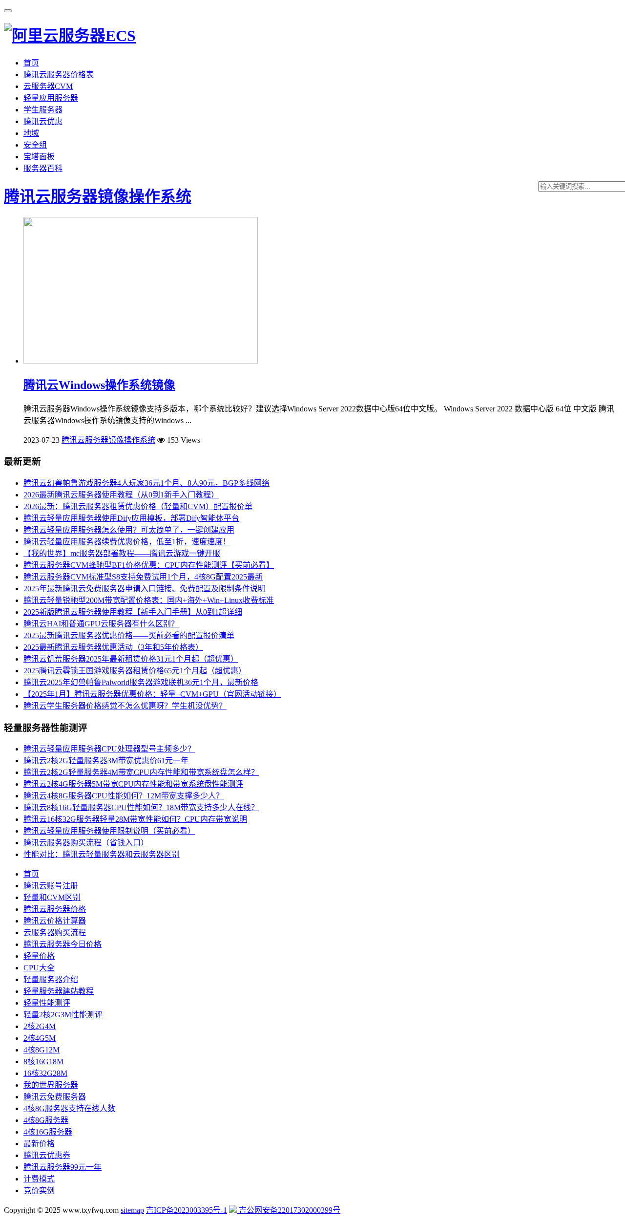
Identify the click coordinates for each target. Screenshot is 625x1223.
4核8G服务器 (45, 1120)
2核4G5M (39, 1038)
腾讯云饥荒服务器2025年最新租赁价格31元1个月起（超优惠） (130, 659)
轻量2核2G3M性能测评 (63, 1014)
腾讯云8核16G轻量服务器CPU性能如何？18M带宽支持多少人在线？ (141, 807)
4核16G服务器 (47, 1132)
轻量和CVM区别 (52, 897)
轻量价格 (39, 956)
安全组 (35, 145)
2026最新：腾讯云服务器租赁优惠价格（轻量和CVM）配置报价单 (137, 506)
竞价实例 (39, 1190)
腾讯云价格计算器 (54, 921)
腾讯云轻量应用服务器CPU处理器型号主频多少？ (109, 749)
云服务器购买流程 (54, 932)
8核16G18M (43, 1061)
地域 (31, 133)
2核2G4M (39, 1026)
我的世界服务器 (50, 1085)
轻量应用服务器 (50, 98)
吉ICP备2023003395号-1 (186, 1210)
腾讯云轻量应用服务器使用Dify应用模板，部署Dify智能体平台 (131, 518)
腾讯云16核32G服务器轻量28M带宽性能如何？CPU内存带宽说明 (135, 819)
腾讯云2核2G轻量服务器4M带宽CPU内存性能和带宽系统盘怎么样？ (141, 772)
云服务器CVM (48, 86)
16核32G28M (45, 1073)
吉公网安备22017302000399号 (288, 1210)
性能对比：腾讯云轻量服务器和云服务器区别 (101, 854)
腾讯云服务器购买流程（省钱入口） (85, 842)
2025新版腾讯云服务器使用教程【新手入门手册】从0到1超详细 (132, 612)
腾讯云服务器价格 (54, 909)
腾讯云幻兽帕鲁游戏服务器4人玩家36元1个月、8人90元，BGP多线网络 (146, 483)
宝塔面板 (39, 156)
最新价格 (39, 1143)
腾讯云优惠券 (46, 1155)
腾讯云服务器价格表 (58, 74)
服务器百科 (42, 168)
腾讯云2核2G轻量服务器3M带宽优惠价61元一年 (105, 760)
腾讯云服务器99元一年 (62, 1167)
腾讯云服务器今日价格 (62, 944)
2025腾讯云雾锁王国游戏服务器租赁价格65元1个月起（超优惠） (134, 670)
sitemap (132, 1210)
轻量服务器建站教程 (58, 991)
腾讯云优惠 (42, 121)
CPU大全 (39, 968)
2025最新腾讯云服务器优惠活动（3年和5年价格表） (113, 647)
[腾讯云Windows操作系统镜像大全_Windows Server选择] (140, 361)
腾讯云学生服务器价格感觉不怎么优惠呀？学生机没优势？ (125, 706)
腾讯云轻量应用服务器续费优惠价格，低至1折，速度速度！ (126, 541)
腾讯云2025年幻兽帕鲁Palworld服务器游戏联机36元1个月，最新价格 (140, 682)
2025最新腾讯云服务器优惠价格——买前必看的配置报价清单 (128, 635)
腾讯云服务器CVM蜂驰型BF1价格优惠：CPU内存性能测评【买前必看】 (148, 565)
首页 (31, 63)
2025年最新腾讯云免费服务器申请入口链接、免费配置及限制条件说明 (144, 588)
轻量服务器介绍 (50, 979)
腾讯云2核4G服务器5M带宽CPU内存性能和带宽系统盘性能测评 (133, 784)
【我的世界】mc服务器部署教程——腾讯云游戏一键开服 (121, 553)
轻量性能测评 (46, 1003)
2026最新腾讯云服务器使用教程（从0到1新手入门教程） (121, 495)
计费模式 (39, 1179)
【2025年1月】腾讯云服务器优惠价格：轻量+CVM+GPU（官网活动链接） (152, 694)
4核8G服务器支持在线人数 (69, 1108)
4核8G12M (41, 1050)
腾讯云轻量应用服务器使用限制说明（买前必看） (109, 831)
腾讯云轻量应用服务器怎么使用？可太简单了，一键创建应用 (128, 530)
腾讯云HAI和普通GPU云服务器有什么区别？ (101, 624)
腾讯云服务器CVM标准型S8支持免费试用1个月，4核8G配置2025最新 (143, 577)
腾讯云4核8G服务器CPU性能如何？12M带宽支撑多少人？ (123, 796)
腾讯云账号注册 (50, 885)
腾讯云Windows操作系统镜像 (99, 385)
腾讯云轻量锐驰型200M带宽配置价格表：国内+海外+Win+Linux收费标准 (148, 600)
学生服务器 (42, 110)
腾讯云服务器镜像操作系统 (97, 196)
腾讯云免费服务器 (54, 1097)
